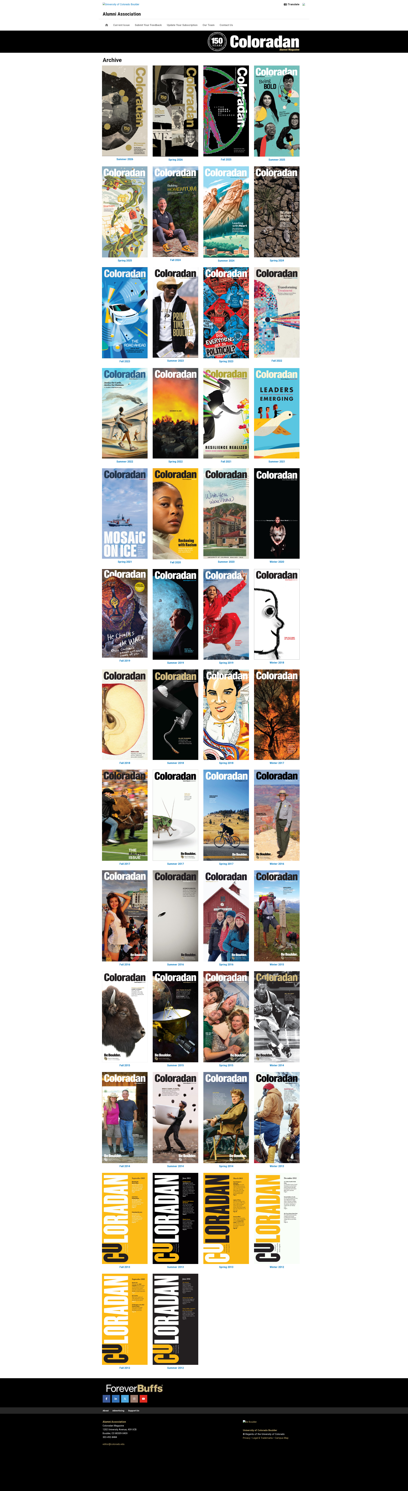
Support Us (133, 1410)
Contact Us (226, 25)
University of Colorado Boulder (260, 1430)
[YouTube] (143, 1399)
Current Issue (121, 25)
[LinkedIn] (116, 1399)
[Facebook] (106, 1399)
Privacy (246, 1438)
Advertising (118, 1410)
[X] (125, 1399)
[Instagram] (134, 1399)
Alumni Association (122, 14)
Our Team (209, 25)
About (106, 1410)
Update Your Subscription (182, 25)
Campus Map (281, 1438)
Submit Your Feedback (148, 25)
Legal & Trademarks (262, 1438)
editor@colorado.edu (113, 1444)
